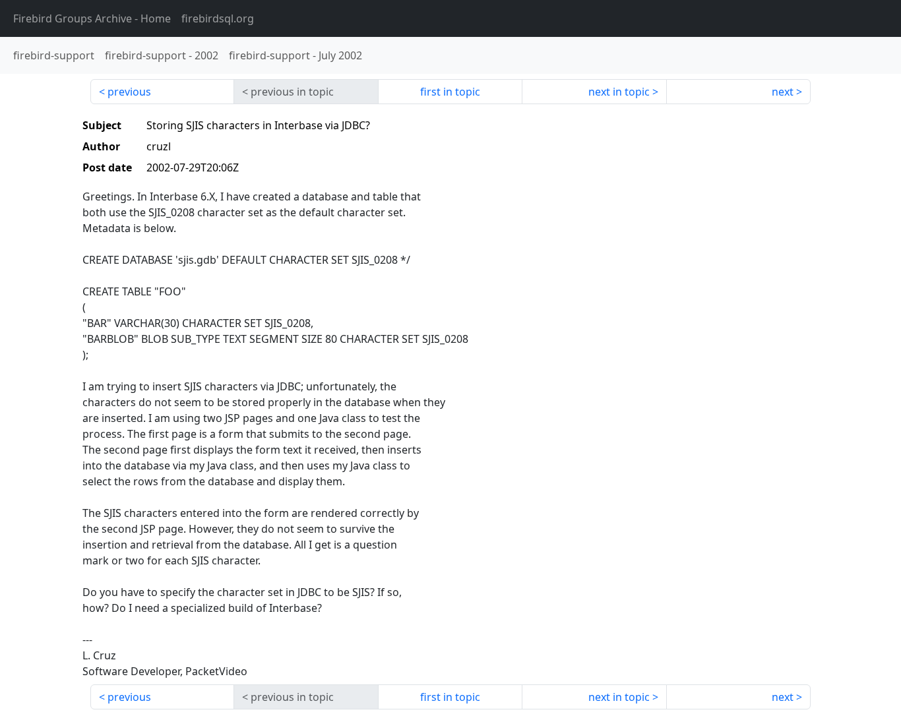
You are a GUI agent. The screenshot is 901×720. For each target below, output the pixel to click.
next (782, 91)
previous (129, 91)
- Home (92, 18)
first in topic (450, 91)
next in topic (619, 91)
